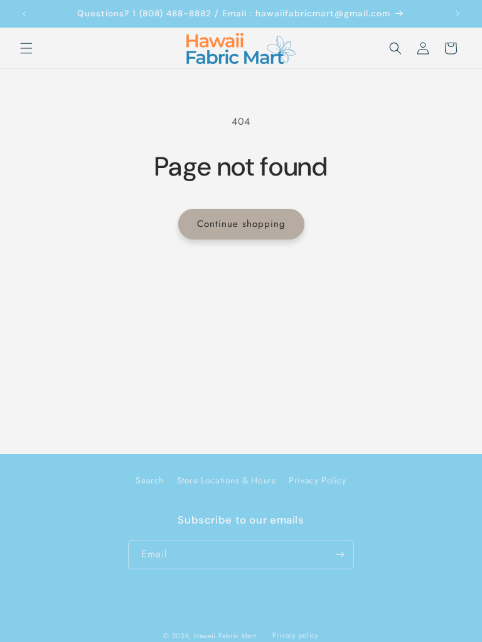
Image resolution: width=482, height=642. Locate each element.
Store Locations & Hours (226, 480)
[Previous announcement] (24, 14)
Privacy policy (295, 635)
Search (150, 480)
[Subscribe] (339, 554)
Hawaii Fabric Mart (225, 636)
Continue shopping (241, 224)
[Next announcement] (457, 14)
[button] (26, 48)
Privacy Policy (317, 480)
